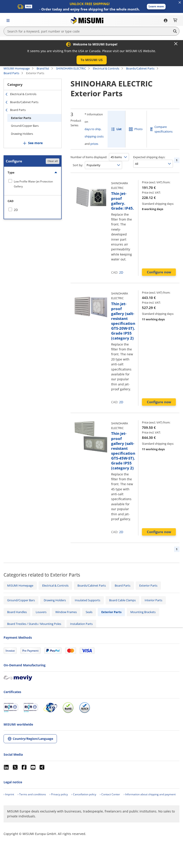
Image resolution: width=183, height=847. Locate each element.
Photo (138, 129)
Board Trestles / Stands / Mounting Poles (34, 624)
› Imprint (9, 794)
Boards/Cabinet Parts (140, 68)
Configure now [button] (159, 272)
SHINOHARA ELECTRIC (71, 68)
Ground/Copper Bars (25, 126)
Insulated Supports (87, 600)
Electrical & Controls (106, 68)
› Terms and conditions (32, 794)
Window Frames (66, 612)
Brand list (43, 68)
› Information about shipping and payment (150, 794)
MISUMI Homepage (17, 68)
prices (94, 144)
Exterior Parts (21, 118)
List (119, 129)
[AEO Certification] (50, 707)
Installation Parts (81, 624)
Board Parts (11, 73)
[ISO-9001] (11, 707)
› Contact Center (110, 794)
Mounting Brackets (143, 612)
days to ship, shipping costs (94, 132)
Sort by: (78, 165)
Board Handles (17, 612)
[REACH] (84, 707)
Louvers (41, 612)
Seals (89, 612)
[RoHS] (68, 707)
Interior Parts (153, 600)
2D (121, 272)
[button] (156, 6)
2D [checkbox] (16, 210)
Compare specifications (163, 129)
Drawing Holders (22, 134)
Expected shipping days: (149, 157)
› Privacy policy (59, 794)
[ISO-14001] (30, 707)
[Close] (175, 43)
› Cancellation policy (83, 794)
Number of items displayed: (89, 157)
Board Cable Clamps (122, 600)
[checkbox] (32, 184)
